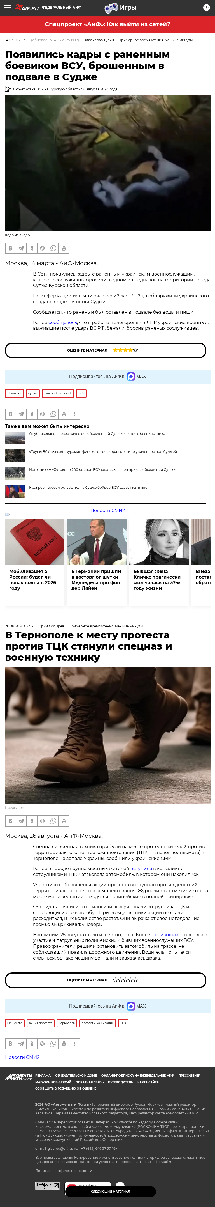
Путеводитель (120, 1082)
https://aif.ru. (162, 1162)
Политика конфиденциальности (63, 1171)
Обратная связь (90, 1082)
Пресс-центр (189, 1075)
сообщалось (62, 322)
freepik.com (15, 808)
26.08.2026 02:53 (19, 626)
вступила (141, 868)
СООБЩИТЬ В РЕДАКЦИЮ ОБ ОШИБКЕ (65, 1089)
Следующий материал (110, 1192)
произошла (164, 934)
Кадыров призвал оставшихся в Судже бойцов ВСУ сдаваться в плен (89, 487)
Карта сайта (148, 1082)
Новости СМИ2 (107, 510)
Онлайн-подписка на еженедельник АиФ (137, 1075)
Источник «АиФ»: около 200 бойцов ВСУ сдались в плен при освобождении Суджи (102, 469)
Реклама (43, 1075)
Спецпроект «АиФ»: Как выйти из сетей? (107, 24)
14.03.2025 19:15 (17, 40)
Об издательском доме (76, 1075)
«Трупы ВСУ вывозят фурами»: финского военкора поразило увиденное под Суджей (103, 451)
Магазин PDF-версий (53, 1082)
